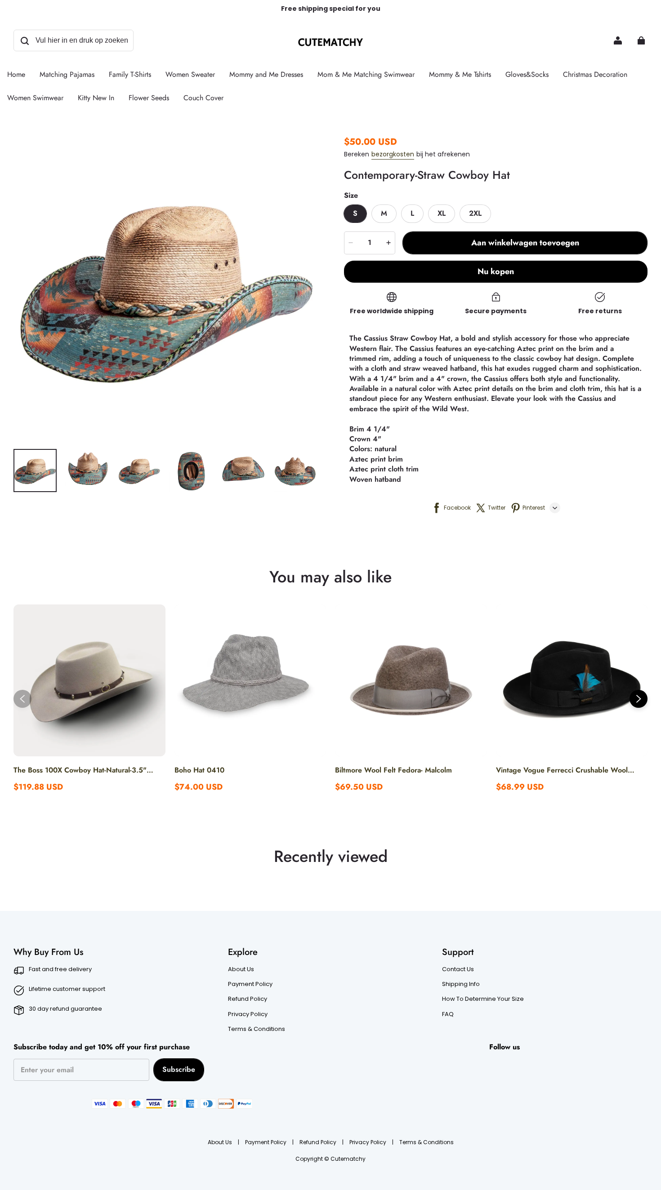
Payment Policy (250, 984)
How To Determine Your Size (483, 999)
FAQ (448, 1014)
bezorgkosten (392, 154)
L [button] (412, 213)
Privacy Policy (248, 1014)
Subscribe (178, 1069)
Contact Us (458, 969)
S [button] (355, 213)
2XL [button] (475, 213)
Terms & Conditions (256, 1029)
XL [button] (442, 213)
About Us (241, 969)
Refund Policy (247, 999)
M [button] (384, 213)
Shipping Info (461, 984)
